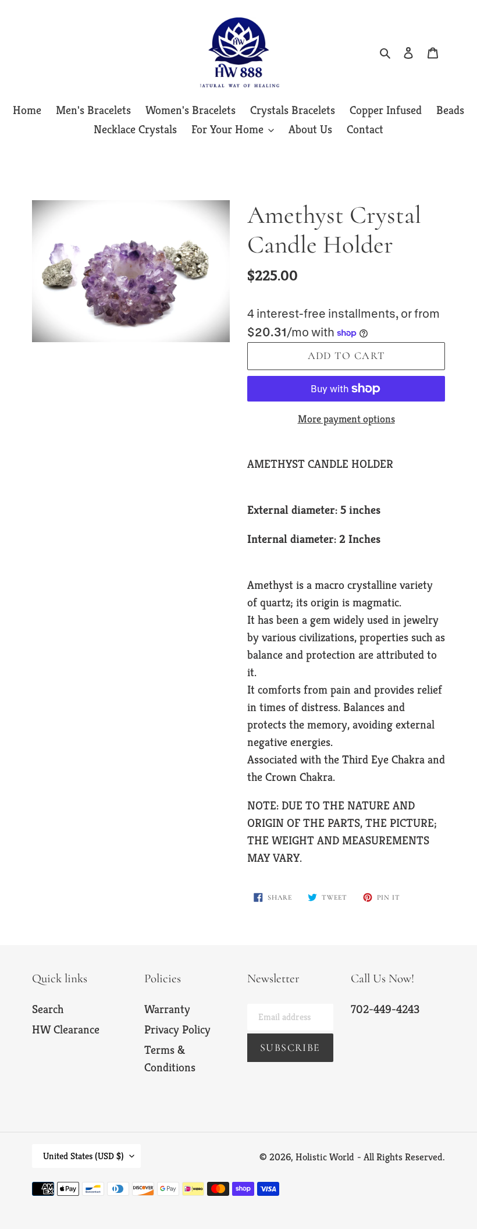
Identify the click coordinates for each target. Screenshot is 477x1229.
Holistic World (325, 1156)
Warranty (167, 1009)
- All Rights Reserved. (401, 1156)
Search (47, 1009)
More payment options (346, 418)
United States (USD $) (83, 1156)
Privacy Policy (177, 1029)
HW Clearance (65, 1029)
